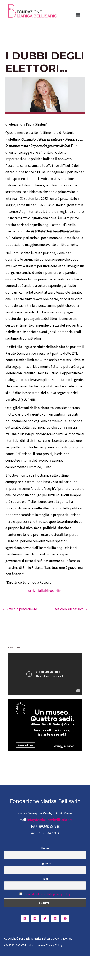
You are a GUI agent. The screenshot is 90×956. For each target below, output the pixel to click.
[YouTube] (65, 918)
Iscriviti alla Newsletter (45, 590)
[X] (45, 918)
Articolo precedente (19, 609)
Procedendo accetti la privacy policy (48, 894)
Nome (45, 848)
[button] (78, 15)
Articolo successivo (71, 609)
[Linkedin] (55, 918)
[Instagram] (25, 918)
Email (45, 879)
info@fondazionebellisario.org (50, 820)
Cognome (45, 863)
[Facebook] (35, 918)
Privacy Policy (54, 945)
